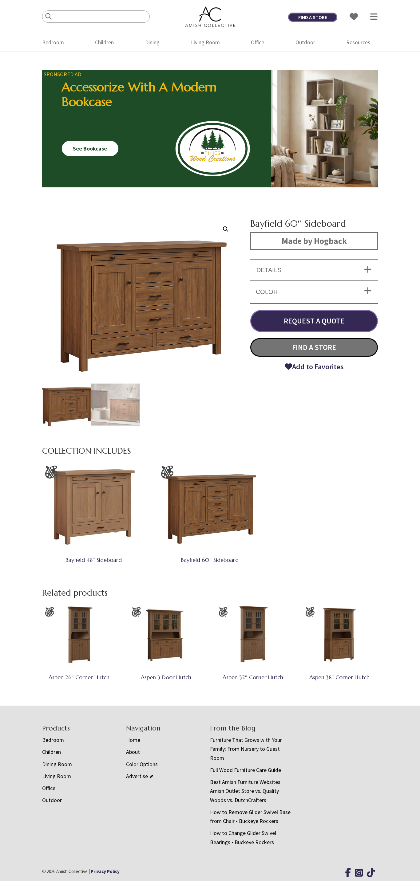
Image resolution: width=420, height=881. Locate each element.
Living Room (205, 42)
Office (257, 42)
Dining (152, 42)
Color (267, 291)
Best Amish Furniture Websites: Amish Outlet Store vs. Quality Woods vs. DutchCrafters (246, 791)
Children (104, 42)
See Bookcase (90, 148)
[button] (225, 229)
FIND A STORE (312, 17)
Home (133, 739)
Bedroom (53, 42)
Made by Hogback (314, 241)
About (133, 751)
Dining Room (57, 764)
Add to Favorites (318, 366)
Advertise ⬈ (140, 776)
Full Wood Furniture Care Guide (245, 769)
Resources (358, 42)
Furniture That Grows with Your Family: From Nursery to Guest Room (246, 749)
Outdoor (305, 42)
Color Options (142, 764)
